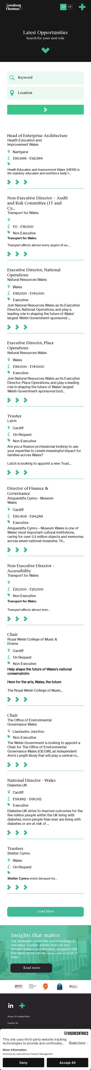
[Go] (45, 110)
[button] (82, 7)
